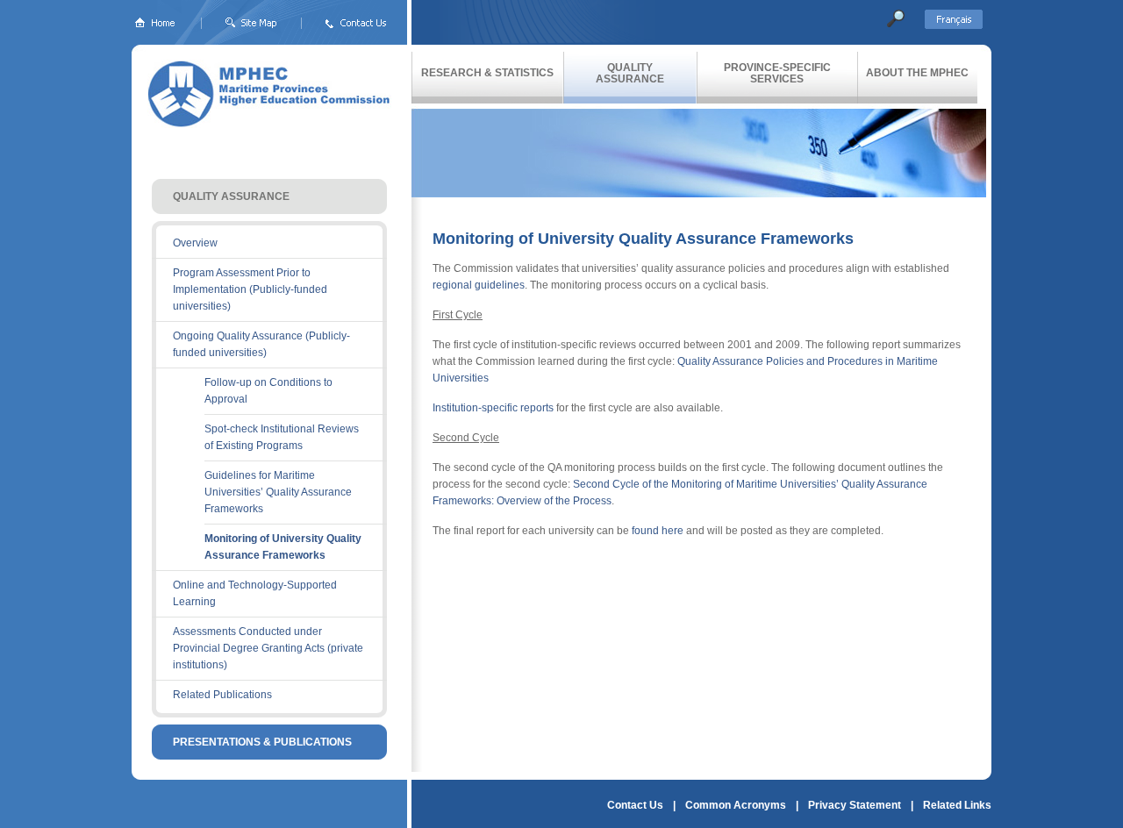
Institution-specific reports (493, 408)
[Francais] (958, 25)
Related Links (957, 805)
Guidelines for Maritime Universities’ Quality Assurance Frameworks (278, 492)
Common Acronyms (735, 805)
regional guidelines (479, 285)
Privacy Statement (854, 805)
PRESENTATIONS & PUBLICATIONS (262, 742)
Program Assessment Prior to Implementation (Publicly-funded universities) (250, 289)
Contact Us (635, 805)
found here (657, 531)
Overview (195, 243)
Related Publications (222, 695)
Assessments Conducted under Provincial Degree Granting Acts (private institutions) (268, 648)
